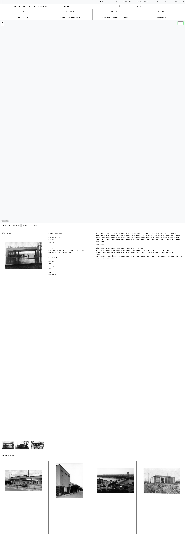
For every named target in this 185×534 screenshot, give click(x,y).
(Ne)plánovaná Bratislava (69, 17)
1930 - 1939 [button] (33, 225)
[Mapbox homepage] (5, 221)
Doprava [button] (24, 225)
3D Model (7, 233)
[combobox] (90, 6)
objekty (114, 12)
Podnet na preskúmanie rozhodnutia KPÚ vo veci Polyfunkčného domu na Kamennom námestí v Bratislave (129, 2)
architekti (69, 12)
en (170, 6)
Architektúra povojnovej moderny (116, 17)
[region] (92, 121)
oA (23, 12)
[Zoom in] (2, 22)
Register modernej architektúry (31, 6)
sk (137, 6)
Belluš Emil (52, 258)
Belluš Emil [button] (7, 225)
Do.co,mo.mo (23, 17)
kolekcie (162, 12)
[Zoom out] (2, 25)
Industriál (161, 17)
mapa (180, 23)
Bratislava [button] (16, 225)
